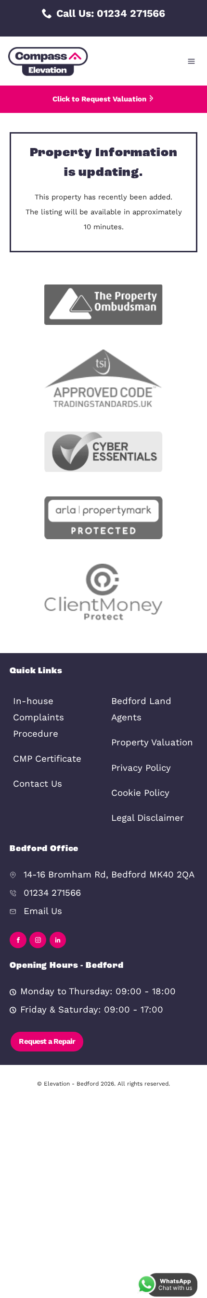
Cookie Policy (140, 793)
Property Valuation (152, 742)
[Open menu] (191, 61)
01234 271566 (52, 893)
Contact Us (37, 784)
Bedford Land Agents (141, 709)
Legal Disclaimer (147, 818)
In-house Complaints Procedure (38, 717)
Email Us (43, 911)
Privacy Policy (141, 768)
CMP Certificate (47, 759)
